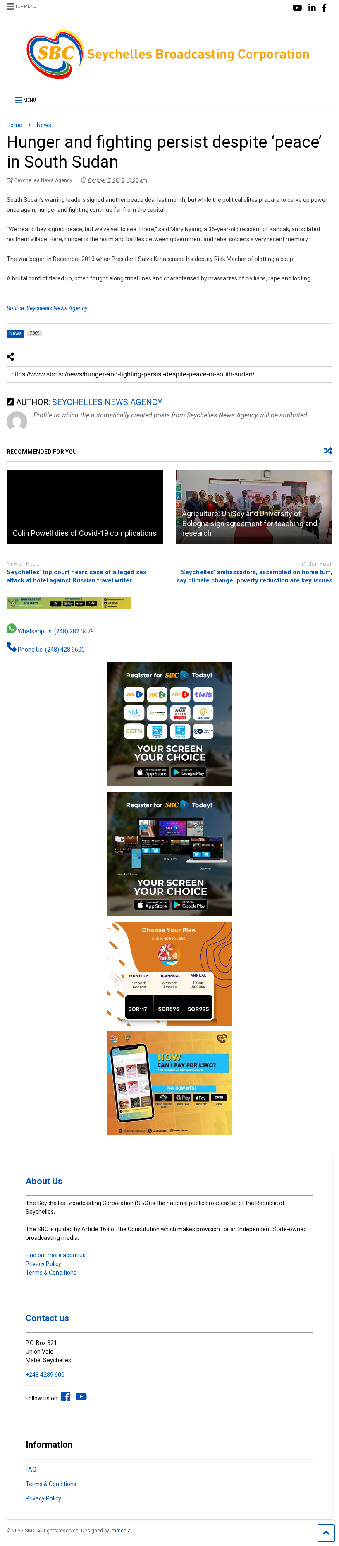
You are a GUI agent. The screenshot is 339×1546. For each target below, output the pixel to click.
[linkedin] (312, 8)
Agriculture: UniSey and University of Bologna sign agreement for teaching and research (249, 523)
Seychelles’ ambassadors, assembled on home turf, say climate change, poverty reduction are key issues (254, 576)
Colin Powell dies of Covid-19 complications (85, 533)
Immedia (120, 1531)
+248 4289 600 (45, 1374)
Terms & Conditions (51, 1272)
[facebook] (324, 8)
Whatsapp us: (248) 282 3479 (55, 631)
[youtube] (297, 8)
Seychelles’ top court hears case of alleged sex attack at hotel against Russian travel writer (76, 576)
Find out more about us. (56, 1255)
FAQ (31, 1469)
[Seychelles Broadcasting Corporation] (169, 78)
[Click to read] (85, 507)
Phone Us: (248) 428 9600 (51, 649)
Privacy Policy (43, 1264)
